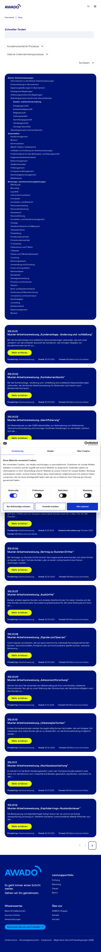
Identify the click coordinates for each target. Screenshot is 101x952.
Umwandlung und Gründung (23, 265)
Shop (20, 17)
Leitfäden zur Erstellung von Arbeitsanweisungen (32, 151)
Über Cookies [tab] (83, 451)
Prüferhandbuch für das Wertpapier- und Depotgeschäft (35, 154)
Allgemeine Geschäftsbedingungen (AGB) (74, 940)
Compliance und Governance (23, 296)
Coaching (15, 258)
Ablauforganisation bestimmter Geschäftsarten (31, 98)
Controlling (15, 303)
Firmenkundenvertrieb (20, 240)
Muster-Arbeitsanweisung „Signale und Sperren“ (36, 637)
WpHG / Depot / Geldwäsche (23, 147)
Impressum (46, 940)
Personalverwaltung (19, 206)
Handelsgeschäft (20, 123)
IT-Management (17, 168)
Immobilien (15, 199)
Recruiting (15, 188)
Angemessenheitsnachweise (23, 157)
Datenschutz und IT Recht (22, 247)
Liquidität (15, 192)
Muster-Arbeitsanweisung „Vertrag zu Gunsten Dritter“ (40, 551)
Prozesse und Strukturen (21, 282)
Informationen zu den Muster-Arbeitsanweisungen (32, 81)
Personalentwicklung (20, 209)
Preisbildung (16, 233)
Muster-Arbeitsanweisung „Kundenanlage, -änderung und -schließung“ (50, 334)
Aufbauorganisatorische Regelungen (26, 95)
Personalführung (18, 216)
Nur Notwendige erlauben (18, 506)
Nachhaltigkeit (17, 299)
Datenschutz (11, 940)
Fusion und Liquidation (20, 268)
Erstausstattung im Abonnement (25, 84)
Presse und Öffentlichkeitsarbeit (24, 254)
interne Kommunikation (20, 195)
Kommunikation (17, 144)
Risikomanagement (19, 161)
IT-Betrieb (15, 251)
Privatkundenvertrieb (20, 237)
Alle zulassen (82, 506)
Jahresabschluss (18, 230)
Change (14, 223)
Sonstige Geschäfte (22, 127)
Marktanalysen (17, 271)
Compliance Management (22, 171)
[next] (92, 845)
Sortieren (84, 63)
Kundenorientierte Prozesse (23, 46)
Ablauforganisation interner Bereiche (26, 130)
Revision (14, 140)
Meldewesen (16, 178)
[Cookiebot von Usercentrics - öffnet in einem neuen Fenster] (86, 443)
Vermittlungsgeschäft (22, 120)
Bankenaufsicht (17, 306)
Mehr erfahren (19, 352)
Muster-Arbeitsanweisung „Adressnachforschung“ (38, 680)
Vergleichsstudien (18, 164)
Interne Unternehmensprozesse (25, 54)
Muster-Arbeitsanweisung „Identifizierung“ (33, 420)
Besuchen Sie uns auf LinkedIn (23, 927)
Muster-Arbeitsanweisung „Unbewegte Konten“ (36, 723)
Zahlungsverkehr (20, 116)
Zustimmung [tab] (17, 451)
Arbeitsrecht (16, 213)
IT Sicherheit (16, 244)
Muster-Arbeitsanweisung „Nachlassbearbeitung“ (37, 765)
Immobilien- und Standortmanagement (28, 219)
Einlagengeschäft (20, 106)
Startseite (9, 17)
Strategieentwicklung (20, 278)
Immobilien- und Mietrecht (22, 202)
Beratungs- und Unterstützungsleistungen (27, 182)
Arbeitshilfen (13, 134)
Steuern (14, 285)
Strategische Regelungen (21, 91)
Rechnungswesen (18, 261)
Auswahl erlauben (50, 506)
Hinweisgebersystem (29, 940)
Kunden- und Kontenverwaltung (27, 102)
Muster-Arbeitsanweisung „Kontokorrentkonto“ (36, 377)
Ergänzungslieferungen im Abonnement (28, 88)
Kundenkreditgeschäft (22, 109)
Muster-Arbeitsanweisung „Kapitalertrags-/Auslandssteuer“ (44, 808)
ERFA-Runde (16, 185)
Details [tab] (50, 451)
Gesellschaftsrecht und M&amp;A (25, 226)
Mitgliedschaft (19, 113)
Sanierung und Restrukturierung (24, 292)
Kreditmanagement (19, 137)
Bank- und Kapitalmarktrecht (23, 289)
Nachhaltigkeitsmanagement (23, 175)
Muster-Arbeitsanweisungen (20, 78)
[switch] (38, 495)
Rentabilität (15, 275)
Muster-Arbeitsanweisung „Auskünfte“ (30, 594)
